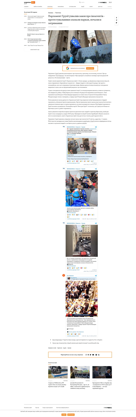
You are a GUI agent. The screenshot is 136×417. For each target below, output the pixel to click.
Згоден (64, 414)
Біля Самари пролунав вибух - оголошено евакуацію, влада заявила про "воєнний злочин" (37, 40)
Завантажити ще (34, 49)
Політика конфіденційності (62, 407)
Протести (59, 348)
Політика (50, 6)
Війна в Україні (38, 6)
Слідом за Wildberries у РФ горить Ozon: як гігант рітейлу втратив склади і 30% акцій (57, 384)
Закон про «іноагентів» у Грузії (61, 343)
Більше (110, 6)
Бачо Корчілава (57, 340)
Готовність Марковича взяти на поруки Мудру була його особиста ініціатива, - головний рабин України (37, 29)
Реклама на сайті (28, 407)
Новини (26, 6)
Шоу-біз (100, 6)
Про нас (37, 407)
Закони (69, 348)
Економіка (61, 6)
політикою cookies (111, 411)
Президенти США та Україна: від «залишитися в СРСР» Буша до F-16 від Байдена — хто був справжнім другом (102, 385)
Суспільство (72, 6)
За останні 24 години (30, 12)
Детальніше (71, 414)
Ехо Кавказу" (60, 75)
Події (82, 6)
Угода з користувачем (48, 407)
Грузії (57, 73)
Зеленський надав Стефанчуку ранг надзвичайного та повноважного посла (36, 18)
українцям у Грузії (88, 121)
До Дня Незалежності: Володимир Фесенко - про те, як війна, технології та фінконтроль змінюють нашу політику (80, 385)
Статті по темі (52, 362)
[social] (98, 2)
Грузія (64, 348)
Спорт (91, 6)
